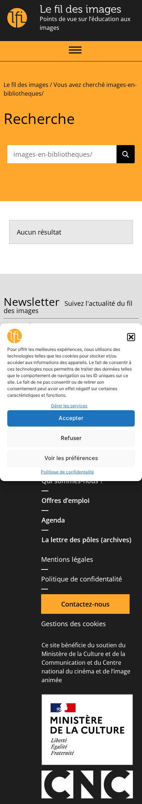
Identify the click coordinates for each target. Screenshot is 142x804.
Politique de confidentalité (67, 472)
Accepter (71, 418)
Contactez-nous (85, 604)
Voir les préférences (71, 458)
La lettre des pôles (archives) (86, 539)
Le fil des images (80, 9)
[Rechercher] (126, 154)
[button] (131, 337)
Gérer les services (69, 405)
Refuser (71, 438)
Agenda (53, 520)
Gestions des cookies (73, 623)
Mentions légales (67, 559)
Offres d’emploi (66, 500)
